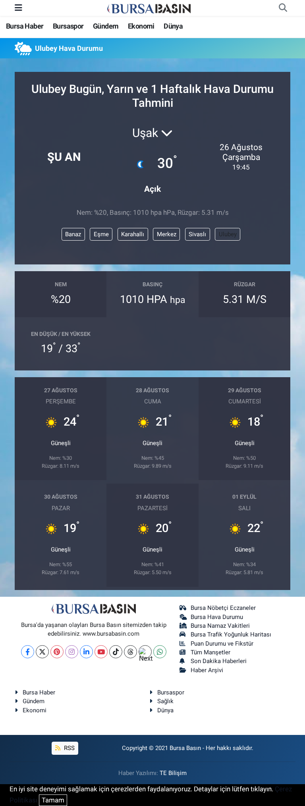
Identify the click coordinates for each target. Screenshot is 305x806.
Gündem (105, 26)
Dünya (173, 26)
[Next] (145, 651)
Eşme (101, 234)
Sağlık (165, 701)
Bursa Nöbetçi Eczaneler (223, 607)
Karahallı (132, 234)
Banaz (73, 234)
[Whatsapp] (159, 651)
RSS (68, 748)
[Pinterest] (57, 651)
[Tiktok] (115, 651)
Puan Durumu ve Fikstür (222, 643)
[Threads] (130, 651)
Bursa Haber (24, 26)
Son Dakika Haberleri (219, 661)
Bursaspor (68, 26)
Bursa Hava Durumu (217, 617)
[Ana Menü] (18, 8)
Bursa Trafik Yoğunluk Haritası (231, 634)
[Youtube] (101, 651)
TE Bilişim (173, 773)
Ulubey (228, 234)
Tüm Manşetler (210, 652)
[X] (42, 651)
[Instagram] (71, 651)
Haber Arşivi (207, 670)
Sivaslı (197, 234)
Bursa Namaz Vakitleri (220, 625)
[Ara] (282, 8)
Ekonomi (141, 26)
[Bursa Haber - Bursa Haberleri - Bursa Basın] (149, 8)
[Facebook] (27, 651)
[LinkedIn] (86, 651)
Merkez (166, 234)
